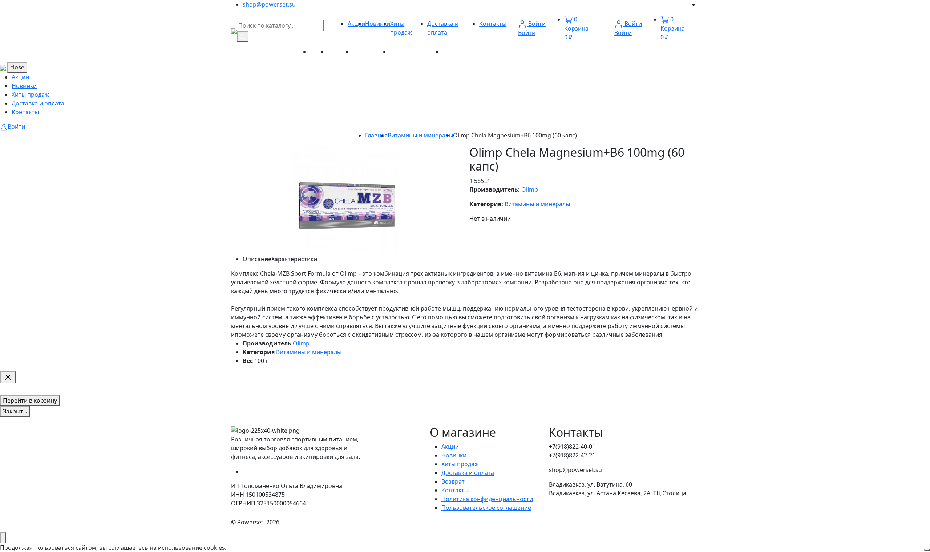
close (17, 67)
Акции (356, 24)
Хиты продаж (371, 52)
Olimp (529, 189)
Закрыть (15, 411)
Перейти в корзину (30, 400)
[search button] (242, 36)
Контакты (492, 24)
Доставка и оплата (416, 52)
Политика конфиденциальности (487, 499)
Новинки (377, 24)
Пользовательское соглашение (486, 508)
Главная (376, 135)
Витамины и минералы (420, 135)
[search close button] (8, 377)
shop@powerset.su (269, 4)
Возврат (453, 481)
